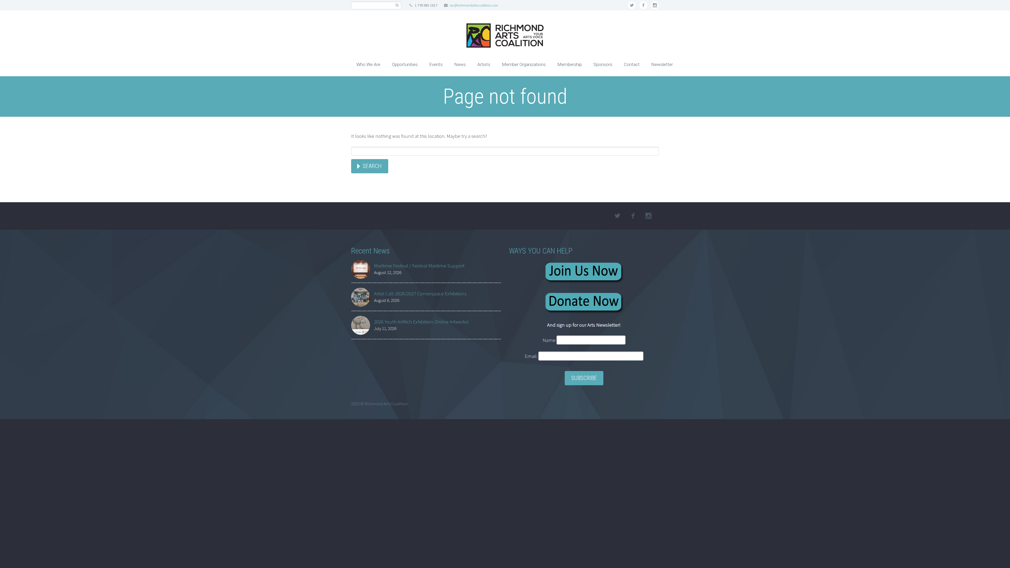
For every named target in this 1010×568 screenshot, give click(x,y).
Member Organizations (524, 64)
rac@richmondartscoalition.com (474, 5)
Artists (483, 64)
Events (436, 64)
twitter (632, 5)
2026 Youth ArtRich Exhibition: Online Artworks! (421, 321)
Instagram (655, 5)
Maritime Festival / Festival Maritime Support (419, 265)
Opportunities (405, 64)
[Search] (397, 5)
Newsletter (662, 64)
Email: (531, 356)
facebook (643, 5)
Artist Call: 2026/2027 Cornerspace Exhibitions (420, 293)
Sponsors (602, 64)
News (460, 64)
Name (549, 340)
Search (372, 166)
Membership (569, 64)
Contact (632, 64)
